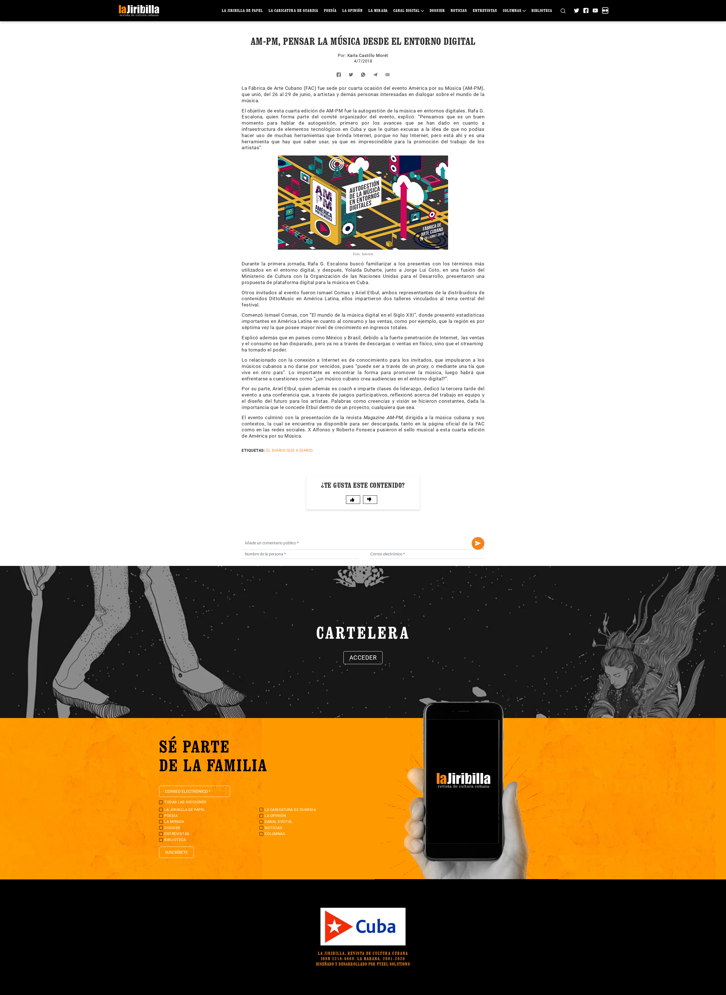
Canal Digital (406, 10)
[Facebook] (585, 10)
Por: (342, 55)
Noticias (459, 10)
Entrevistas (485, 10)
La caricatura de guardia (293, 10)
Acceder (363, 657)
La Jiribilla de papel (242, 10)
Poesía (330, 10)
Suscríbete (176, 852)
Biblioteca (541, 10)
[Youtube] (595, 10)
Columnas (512, 10)
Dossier (437, 10)
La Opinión (352, 10)
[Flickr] (605, 10)
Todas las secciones (185, 802)
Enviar (478, 543)
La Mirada (378, 10)
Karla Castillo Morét (367, 55)
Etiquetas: (253, 450)
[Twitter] (576, 10)
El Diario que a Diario (289, 450)
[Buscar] (563, 10)
